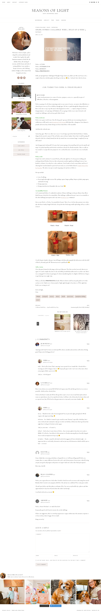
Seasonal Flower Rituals (21, 114)
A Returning (21, 98)
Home (3, 2)
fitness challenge (40, 27)
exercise (52, 296)
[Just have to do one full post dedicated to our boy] (63, 592)
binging (38, 296)
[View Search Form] (98, 2)
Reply (88, 344)
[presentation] (62, 322)
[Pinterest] (92, 2)
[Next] (87, 324)
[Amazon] (96, 2)
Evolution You (64, 197)
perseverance (70, 296)
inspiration (54, 27)
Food (52, 20)
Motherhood (38, 20)
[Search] (29, 136)
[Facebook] (94, 2)
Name (37, 555)
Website (75, 555)
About (8, 2)
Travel (57, 20)
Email (56, 555)
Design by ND (95, 610)
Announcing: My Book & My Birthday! (80, 306)
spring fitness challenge (80, 296)
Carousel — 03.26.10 (43, 315)
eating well (44, 296)
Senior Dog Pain (21, 130)
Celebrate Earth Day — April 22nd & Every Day (46, 306)
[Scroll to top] (98, 609)
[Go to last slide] (38, 324)
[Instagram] (90, 2)
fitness (57, 296)
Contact (14, 2)
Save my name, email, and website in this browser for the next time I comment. (61, 560)
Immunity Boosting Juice (62, 331)
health (48, 27)
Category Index (23, 2)
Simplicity (46, 20)
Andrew (44, 500)
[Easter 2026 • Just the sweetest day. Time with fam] (12, 592)
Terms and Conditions (18, 610)
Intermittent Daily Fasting (59, 122)
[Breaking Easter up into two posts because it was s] (37, 592)
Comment (39, 534)
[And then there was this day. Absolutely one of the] (88, 592)
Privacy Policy (6, 610)
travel (37, 300)
